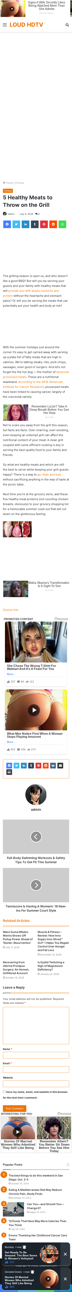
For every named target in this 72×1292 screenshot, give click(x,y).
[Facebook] (9, 765)
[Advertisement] (36, 69)
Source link (10, 610)
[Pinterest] (38, 765)
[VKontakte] (53, 765)
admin (11, 214)
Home (9, 182)
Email (7, 1063)
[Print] (9, 772)
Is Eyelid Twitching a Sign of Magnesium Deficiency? (51, 966)
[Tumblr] (31, 765)
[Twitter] (16, 765)
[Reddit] (46, 765)
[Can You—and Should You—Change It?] (13, 1209)
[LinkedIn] (24, 765)
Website (8, 1077)
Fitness (19, 182)
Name (7, 1049)
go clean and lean (49, 474)
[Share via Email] (60, 765)
